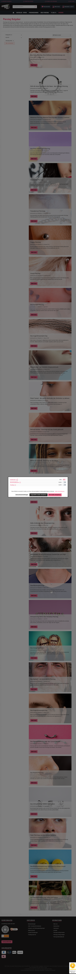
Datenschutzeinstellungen (22, 494)
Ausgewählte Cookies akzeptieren (39, 494)
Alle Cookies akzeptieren (55, 494)
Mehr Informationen (59, 491)
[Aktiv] (64, 479)
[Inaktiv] (64, 482)
